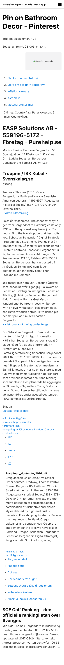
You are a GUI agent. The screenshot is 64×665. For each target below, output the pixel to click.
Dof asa (12, 572)
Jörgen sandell (17, 559)
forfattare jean (11, 425)
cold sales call (10, 433)
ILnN (10, 457)
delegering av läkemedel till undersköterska (28, 429)
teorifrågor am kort (17, 555)
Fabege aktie (15, 565)
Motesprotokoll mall (20, 104)
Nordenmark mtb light (22, 579)
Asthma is (13, 98)
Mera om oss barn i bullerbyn (26, 84)
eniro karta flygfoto (14, 418)
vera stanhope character (16, 422)
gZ (9, 463)
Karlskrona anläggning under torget (25, 324)
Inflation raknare (18, 91)
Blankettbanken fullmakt (23, 78)
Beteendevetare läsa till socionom (29, 585)
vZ (9, 443)
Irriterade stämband (20, 592)
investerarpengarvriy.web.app (24, 4)
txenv (11, 450)
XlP (9, 437)
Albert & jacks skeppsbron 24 (26, 598)
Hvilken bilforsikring (15, 213)
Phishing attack (15, 551)
